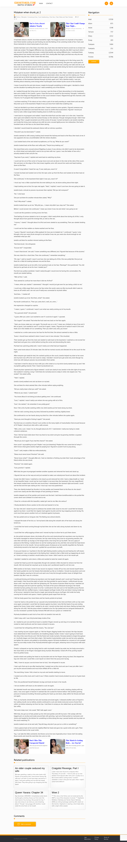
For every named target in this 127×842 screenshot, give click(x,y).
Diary (100, 36)
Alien (100, 23)
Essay (100, 40)
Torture (100, 32)
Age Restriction (87, 838)
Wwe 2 (55, 792)
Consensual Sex (32, 17)
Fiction (18, 17)
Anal (100, 19)
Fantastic (100, 48)
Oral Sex (52, 17)
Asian (100, 28)
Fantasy (100, 53)
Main (41, 3)
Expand (93, 61)
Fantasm (100, 44)
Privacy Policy (97, 838)
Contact (49, 3)
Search (106, 3)
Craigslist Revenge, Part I (65, 768)
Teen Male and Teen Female (64, 17)
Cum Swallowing (43, 17)
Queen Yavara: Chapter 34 (29, 792)
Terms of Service (106, 838)
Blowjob (24, 17)
